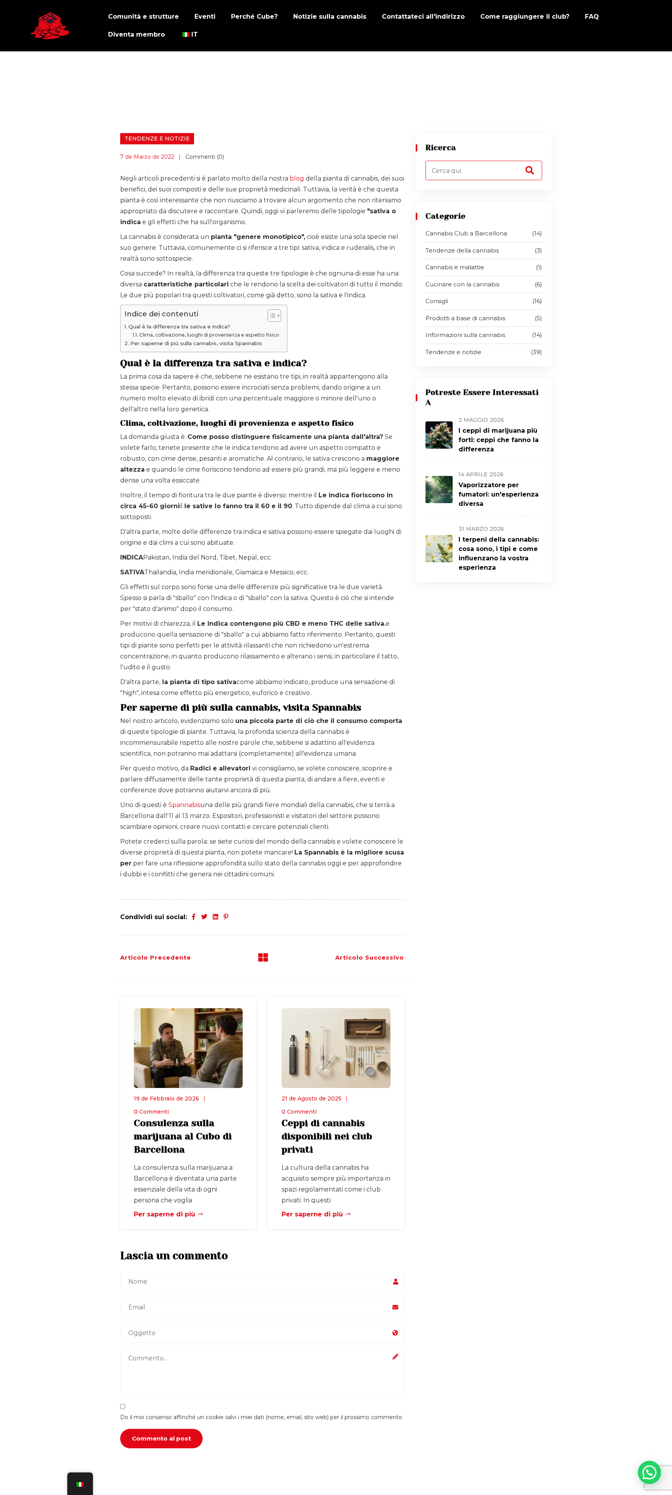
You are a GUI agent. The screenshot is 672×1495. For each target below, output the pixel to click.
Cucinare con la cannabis (483, 284)
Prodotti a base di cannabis (483, 318)
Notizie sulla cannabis (329, 16)
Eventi (204, 16)
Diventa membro (136, 34)
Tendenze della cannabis (483, 250)
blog (297, 178)
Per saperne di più (165, 1214)
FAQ (592, 16)
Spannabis (184, 805)
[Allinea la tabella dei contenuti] (270, 315)
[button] (649, 1472)
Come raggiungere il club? (524, 16)
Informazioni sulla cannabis (483, 335)
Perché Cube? (254, 16)
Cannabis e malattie (483, 267)
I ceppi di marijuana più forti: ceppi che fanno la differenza (498, 440)
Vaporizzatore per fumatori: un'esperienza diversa (498, 494)
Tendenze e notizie (157, 138)
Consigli (483, 301)
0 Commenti (151, 1111)
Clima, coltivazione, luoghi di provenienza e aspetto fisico (209, 335)
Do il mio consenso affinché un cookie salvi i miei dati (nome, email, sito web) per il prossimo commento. (261, 1417)
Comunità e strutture (143, 16)
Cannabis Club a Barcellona (483, 233)
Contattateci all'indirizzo (423, 16)
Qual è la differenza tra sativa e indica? (179, 326)
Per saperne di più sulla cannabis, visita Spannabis (197, 343)
